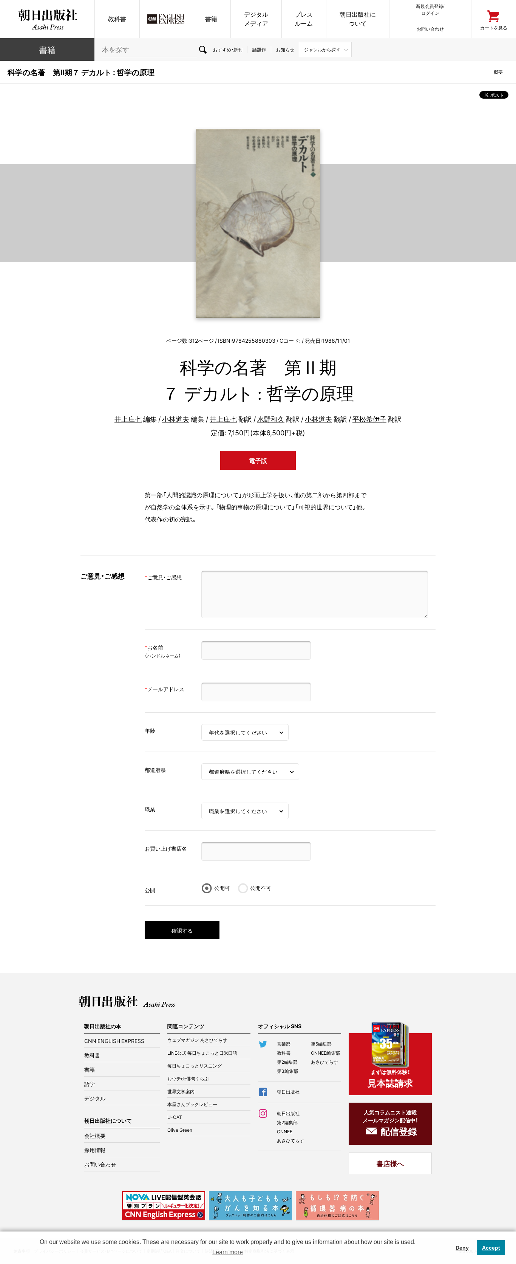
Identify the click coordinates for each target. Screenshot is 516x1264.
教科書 (117, 18)
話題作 (259, 49)
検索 (202, 49)
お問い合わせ (430, 28)
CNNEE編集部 (325, 1052)
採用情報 (94, 1150)
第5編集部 (321, 1043)
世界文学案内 (181, 1091)
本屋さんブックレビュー (192, 1104)
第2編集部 (287, 1061)
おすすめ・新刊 (228, 49)
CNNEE (284, 1131)
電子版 (258, 460)
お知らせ (285, 49)
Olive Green (179, 1129)
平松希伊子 (369, 419)
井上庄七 (128, 419)
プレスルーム (304, 19)
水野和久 (270, 419)
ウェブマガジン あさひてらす (197, 1040)
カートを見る (493, 27)
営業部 (283, 1043)
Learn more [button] (227, 1252)
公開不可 (260, 887)
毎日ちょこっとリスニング (194, 1065)
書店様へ (390, 1163)
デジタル (94, 1098)
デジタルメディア (256, 19)
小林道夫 (175, 419)
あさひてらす (324, 1061)
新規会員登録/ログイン (430, 9)
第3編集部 (287, 1071)
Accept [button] (491, 1248)
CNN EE (166, 19)
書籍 (211, 18)
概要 (498, 71)
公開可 (222, 887)
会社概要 (94, 1135)
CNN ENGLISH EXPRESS (114, 1040)
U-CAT (174, 1117)
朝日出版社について (358, 19)
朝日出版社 (47, 19)
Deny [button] (462, 1248)
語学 (89, 1084)
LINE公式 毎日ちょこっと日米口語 (202, 1052)
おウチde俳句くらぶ (188, 1078)
